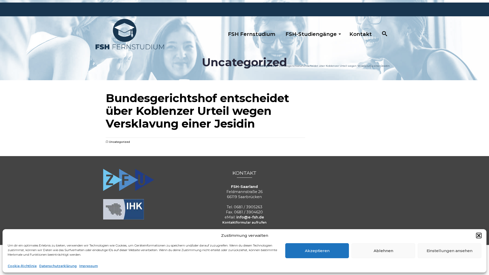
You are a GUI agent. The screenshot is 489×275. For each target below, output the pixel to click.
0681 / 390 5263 (356, 88)
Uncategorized (119, 142)
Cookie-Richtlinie (22, 266)
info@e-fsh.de (250, 217)
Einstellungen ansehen (449, 250)
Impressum (88, 266)
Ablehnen (383, 250)
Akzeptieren (317, 250)
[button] (478, 235)
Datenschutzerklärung (58, 266)
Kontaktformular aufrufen (244, 222)
